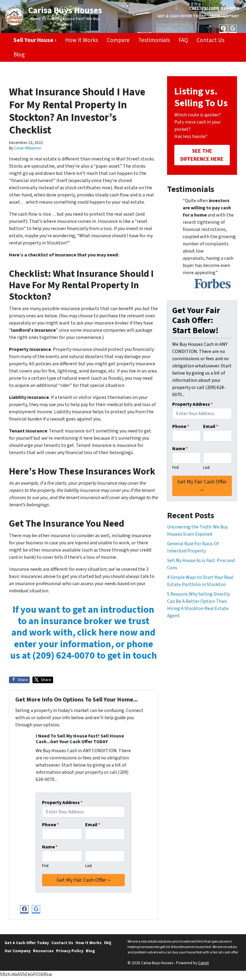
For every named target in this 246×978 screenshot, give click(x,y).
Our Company (225, 16)
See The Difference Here (202, 155)
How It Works (81, 40)
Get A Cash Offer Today (182, 16)
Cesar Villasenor (27, 148)
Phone (50, 824)
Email (92, 824)
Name (50, 847)
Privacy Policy (69, 951)
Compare (118, 40)
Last (88, 866)
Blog (19, 54)
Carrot (203, 963)
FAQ (183, 40)
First (45, 866)
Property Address (62, 802)
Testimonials (154, 40)
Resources (43, 951)
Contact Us (210, 40)
